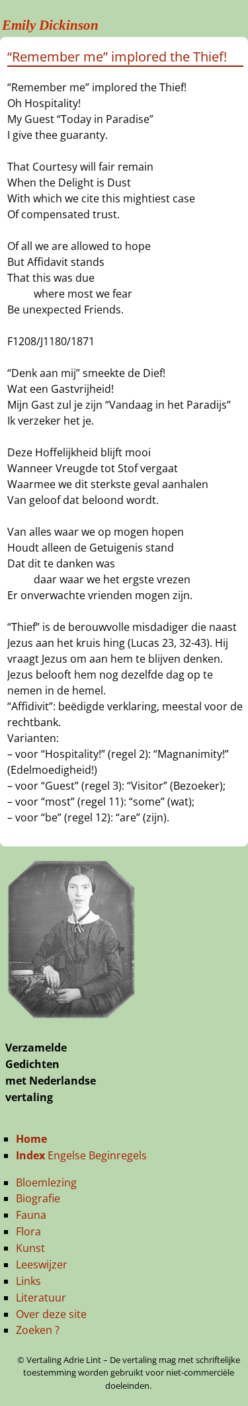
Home (31, 1139)
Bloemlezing (46, 1182)
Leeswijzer (41, 1264)
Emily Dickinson (50, 25)
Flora (28, 1231)
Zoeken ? (38, 1330)
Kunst (30, 1248)
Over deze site (51, 1314)
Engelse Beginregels (81, 1155)
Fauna (31, 1215)
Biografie (38, 1198)
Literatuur (41, 1297)
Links (28, 1281)
